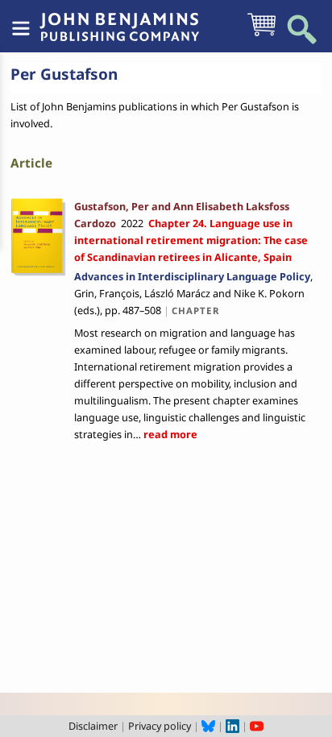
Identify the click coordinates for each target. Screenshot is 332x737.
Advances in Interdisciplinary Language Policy (192, 276)
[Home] (119, 18)
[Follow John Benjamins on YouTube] (257, 725)
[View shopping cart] (261, 34)
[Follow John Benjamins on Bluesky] (208, 725)
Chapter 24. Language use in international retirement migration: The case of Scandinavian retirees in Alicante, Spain (191, 240)
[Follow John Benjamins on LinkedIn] (232, 725)
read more (169, 434)
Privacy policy (159, 725)
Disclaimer (93, 725)
